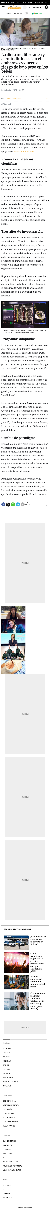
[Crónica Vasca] (15, 7)
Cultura (6, 1069)
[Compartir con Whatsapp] (13, 504)
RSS (4, 1157)
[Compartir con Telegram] (18, 504)
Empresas (7, 1053)
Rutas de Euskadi (10, 1082)
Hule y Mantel (9, 1126)
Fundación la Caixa (13, 99)
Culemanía (7, 1109)
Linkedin (6, 1193)
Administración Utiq (12, 1170)
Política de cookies (11, 1162)
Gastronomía (9, 1077)
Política (6, 1057)
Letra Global (8, 1113)
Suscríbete (7, 1145)
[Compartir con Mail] (23, 504)
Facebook (7, 1185)
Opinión (6, 1065)
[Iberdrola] (37, 13)
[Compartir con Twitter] (8, 505)
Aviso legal (8, 1153)
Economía (7, 1048)
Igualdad (7, 1086)
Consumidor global (11, 1122)
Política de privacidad (12, 1166)
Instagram (7, 1197)
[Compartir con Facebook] (3, 504)
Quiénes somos (9, 1141)
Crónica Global (9, 1101)
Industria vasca (15, 2)
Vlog (24, 2)
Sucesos (6, 1073)
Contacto (7, 1149)
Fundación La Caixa (24, 151)
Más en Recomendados (17, 929)
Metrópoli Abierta (11, 1105)
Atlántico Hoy (9, 1117)
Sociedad (7, 1061)
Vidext (30, 2)
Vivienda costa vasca (41, 2)
